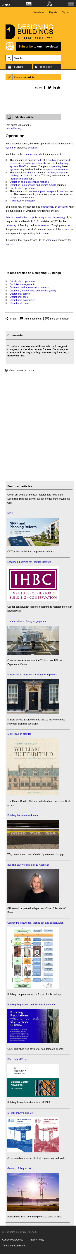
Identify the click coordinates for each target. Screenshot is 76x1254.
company (30, 200)
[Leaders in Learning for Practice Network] (33, 600)
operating (56, 166)
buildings (14, 175)
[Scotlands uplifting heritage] (33, 1151)
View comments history (21, 370)
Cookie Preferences (12, 1239)
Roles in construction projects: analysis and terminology (35, 217)
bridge (31, 163)
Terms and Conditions (13, 1245)
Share (13, 318)
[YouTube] (58, 87)
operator (50, 169)
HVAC (22, 166)
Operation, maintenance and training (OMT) (33, 185)
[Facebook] (44, 87)
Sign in (65, 12)
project (65, 229)
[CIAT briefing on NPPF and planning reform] (33, 545)
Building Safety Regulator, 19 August (26, 864)
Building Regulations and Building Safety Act (31, 1004)
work (67, 225)
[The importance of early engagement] (33, 653)
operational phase (24, 172)
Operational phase (19, 303)
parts (39, 160)
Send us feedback (59, 318)
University (11, 225)
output (46, 233)
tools (62, 191)
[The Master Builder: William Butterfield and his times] (33, 794)
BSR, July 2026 (15, 1059)
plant (42, 191)
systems (14, 169)
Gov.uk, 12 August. (17, 1168)
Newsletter (38, 12)
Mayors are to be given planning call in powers (32, 674)
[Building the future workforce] (33, 848)
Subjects (18, 66)
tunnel (41, 163)
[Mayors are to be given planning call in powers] (33, 713)
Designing (39, 272)
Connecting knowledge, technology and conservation (35, 922)
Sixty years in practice (19, 733)
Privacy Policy (36, 1239)
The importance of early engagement (26, 621)
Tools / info (46, 66)
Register (53, 12)
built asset (34, 175)
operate (42, 225)
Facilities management (22, 284)
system (9, 147)
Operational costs (19, 296)
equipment (52, 191)
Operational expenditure (22, 300)
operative (63, 169)
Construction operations (22, 188)
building (52, 160)
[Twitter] (49, 87)
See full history (14, 128)
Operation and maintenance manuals (29, 181)
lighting (64, 163)
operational (47, 206)
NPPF (10, 513)
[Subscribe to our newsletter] (33, 50)
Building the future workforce (22, 815)
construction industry (35, 154)
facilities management (21, 178)
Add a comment (33, 318)
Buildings (54, 272)
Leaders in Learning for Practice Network (29, 562)
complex (60, 172)
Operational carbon (20, 293)
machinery (33, 191)
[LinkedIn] (53, 87)
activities (33, 147)
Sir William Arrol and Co (20, 1112)
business (17, 200)
